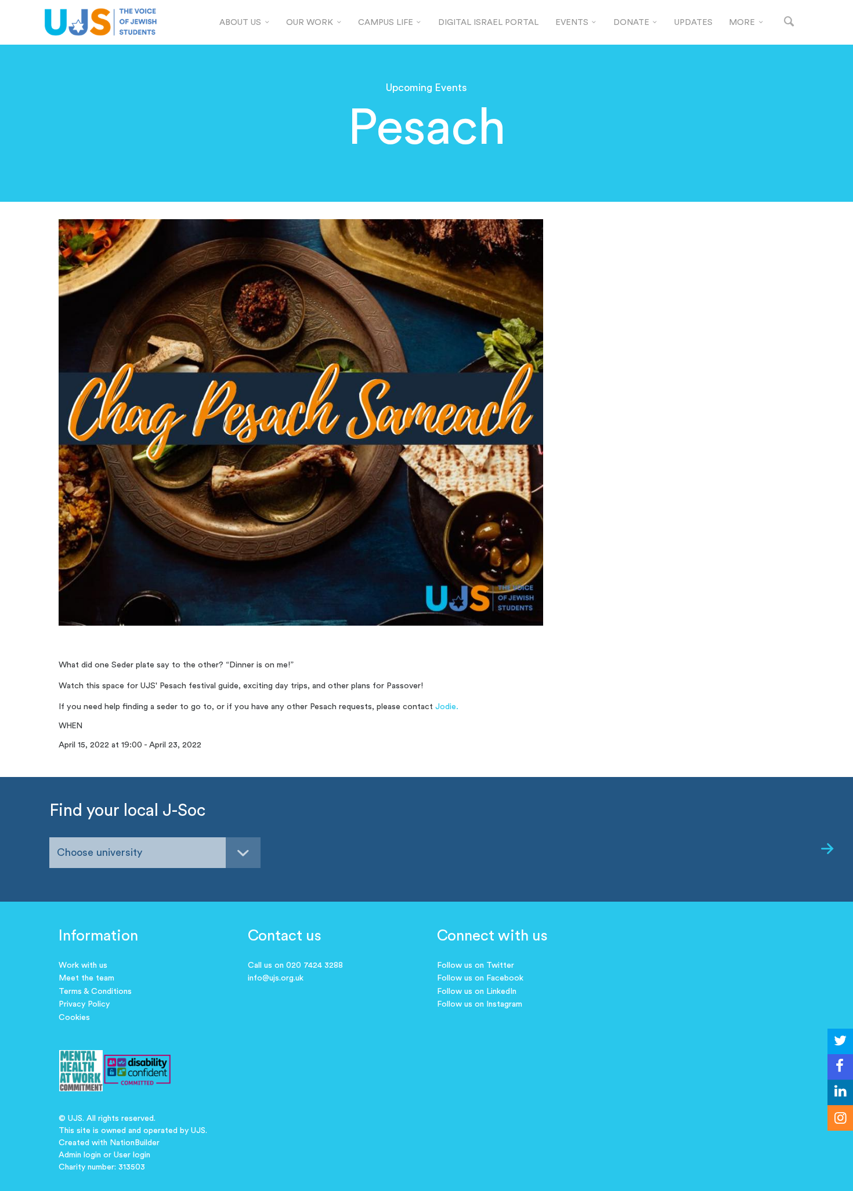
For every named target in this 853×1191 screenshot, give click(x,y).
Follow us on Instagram (479, 1004)
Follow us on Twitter (475, 965)
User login (132, 1155)
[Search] (789, 22)
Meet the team (86, 978)
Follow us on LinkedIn (476, 991)
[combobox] (155, 852)
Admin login (80, 1155)
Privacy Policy (84, 1004)
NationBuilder (135, 1143)
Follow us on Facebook (480, 978)
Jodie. (446, 706)
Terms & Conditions (95, 991)
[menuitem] (244, 22)
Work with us (83, 965)
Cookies (74, 1018)
